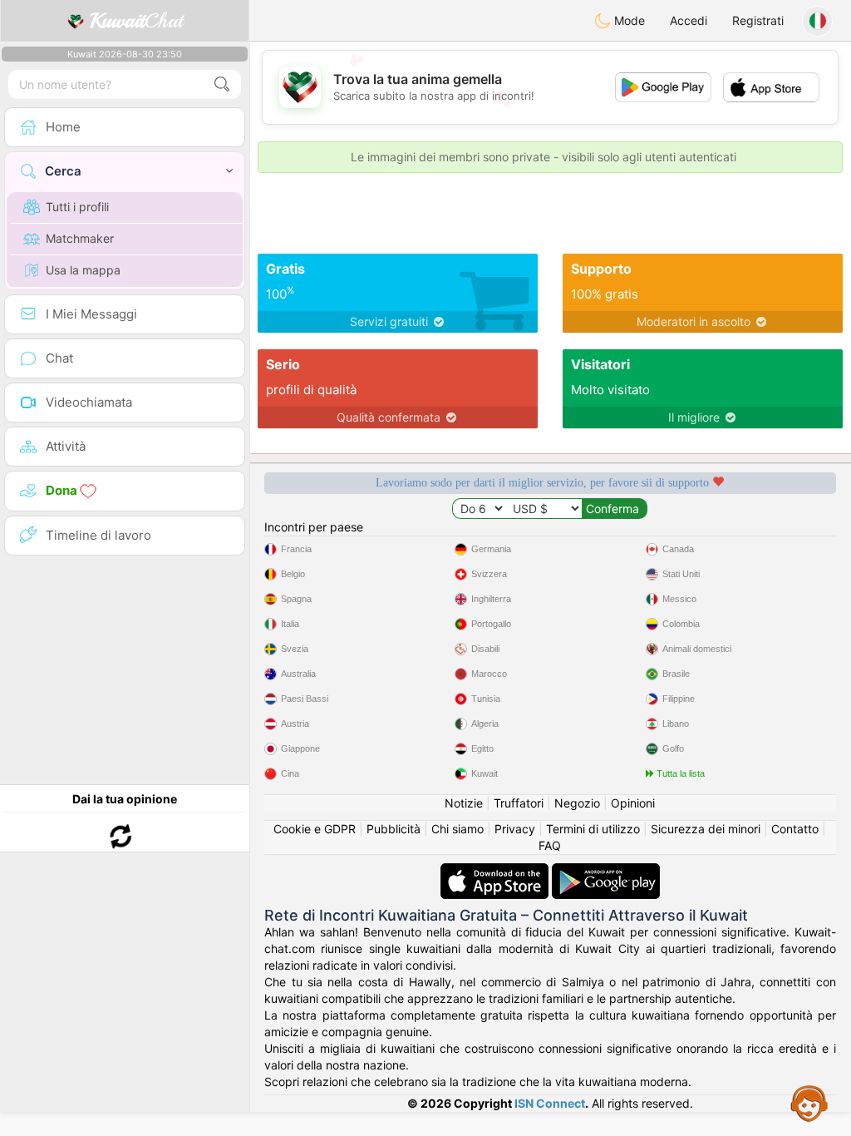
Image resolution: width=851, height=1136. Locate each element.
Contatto (795, 829)
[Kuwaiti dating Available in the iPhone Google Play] (606, 871)
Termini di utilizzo (593, 829)
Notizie (464, 803)
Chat (136, 20)
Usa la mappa (83, 270)
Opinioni (633, 803)
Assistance (809, 1103)
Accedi (688, 20)
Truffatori (519, 803)
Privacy (514, 829)
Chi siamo (457, 829)
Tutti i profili (77, 207)
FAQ (550, 845)
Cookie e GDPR (314, 829)
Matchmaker (80, 238)
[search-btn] (222, 84)
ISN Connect (549, 1103)
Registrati (758, 20)
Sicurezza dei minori (705, 829)
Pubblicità (393, 829)
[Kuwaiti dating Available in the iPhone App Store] (496, 871)
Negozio (577, 803)
